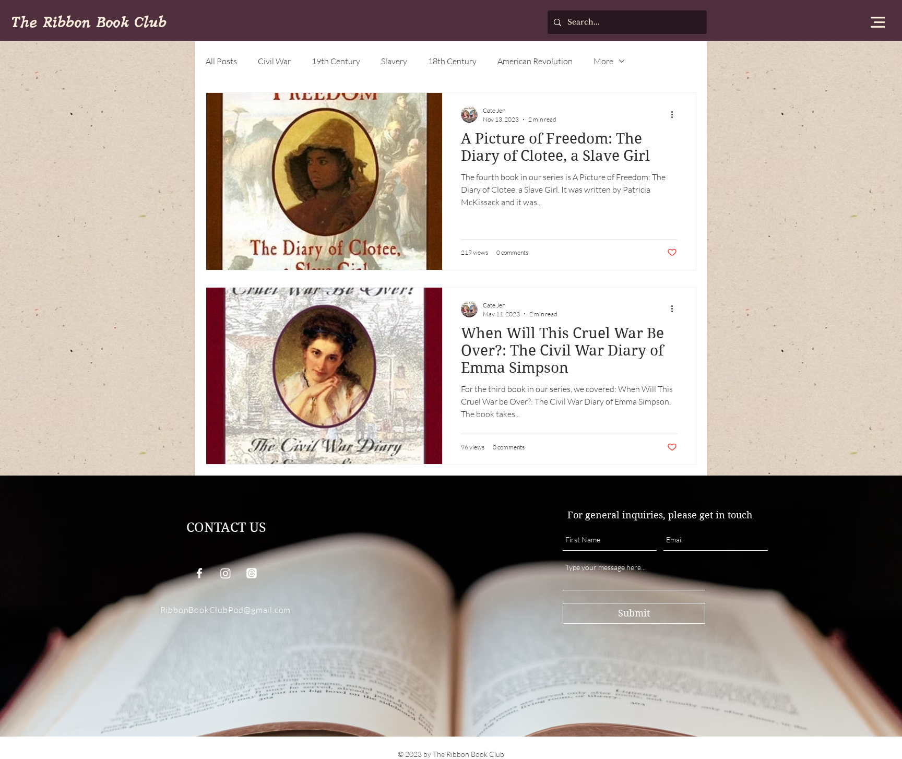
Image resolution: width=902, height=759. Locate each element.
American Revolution (535, 61)
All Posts (221, 61)
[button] (878, 22)
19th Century (336, 61)
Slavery (394, 61)
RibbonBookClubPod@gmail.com (225, 609)
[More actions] (675, 114)
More (603, 61)
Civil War (274, 61)
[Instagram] (225, 573)
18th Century (452, 61)
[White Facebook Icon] (199, 573)
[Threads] (251, 573)
